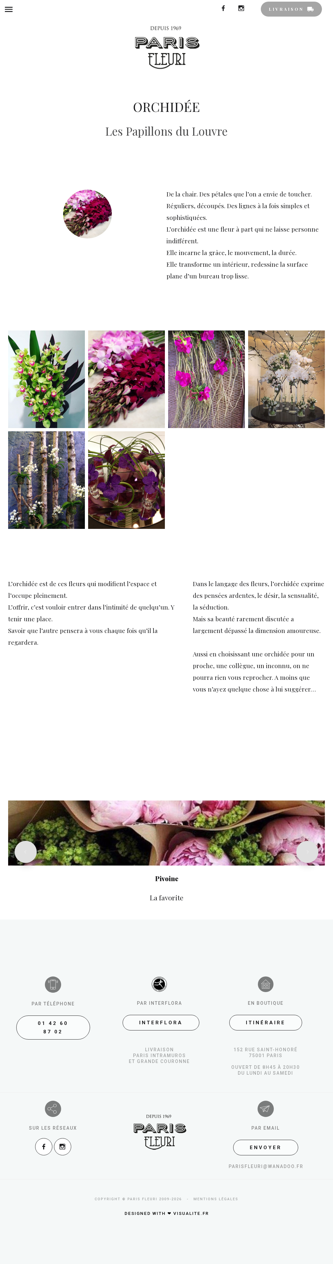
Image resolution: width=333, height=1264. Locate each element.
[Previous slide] (26, 852)
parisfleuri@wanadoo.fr (266, 1166)
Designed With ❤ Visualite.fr (167, 1213)
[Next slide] (307, 852)
